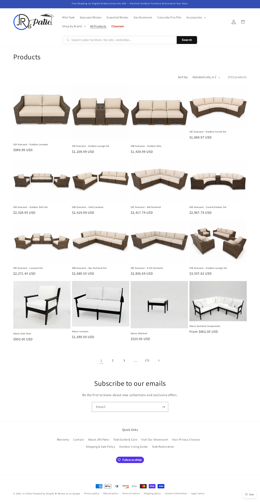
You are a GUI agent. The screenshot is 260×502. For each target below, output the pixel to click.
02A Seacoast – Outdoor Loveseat (30, 144)
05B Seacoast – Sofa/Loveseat (87, 207)
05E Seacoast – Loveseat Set (28, 268)
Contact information (176, 493)
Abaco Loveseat (80, 331)
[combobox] (122, 40)
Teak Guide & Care (125, 439)
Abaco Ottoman (139, 333)
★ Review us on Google (67, 493)
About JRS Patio (98, 439)
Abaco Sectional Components (204, 326)
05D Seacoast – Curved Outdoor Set (207, 207)
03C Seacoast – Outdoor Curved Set (207, 131)
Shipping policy (152, 493)
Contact (78, 439)
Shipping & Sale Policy (100, 447)
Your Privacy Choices (186, 439)
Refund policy (110, 493)
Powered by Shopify (43, 493)
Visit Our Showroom (154, 439)
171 (147, 360)
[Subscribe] (163, 407)
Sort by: (183, 77)
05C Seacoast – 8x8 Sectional (146, 207)
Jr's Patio (27, 493)
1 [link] (101, 360)
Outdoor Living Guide (133, 447)
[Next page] (158, 360)
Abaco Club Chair (22, 333)
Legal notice (197, 493)
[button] (196, 17)
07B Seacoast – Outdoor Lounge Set (208, 268)
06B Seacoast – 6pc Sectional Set (89, 268)
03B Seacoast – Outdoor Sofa (146, 146)
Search (187, 40)
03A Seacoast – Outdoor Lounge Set (90, 146)
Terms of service (131, 493)
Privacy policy (91, 493)
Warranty (63, 439)
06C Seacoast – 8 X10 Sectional (147, 268)
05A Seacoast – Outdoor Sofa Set (30, 207)
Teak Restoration (163, 447)
